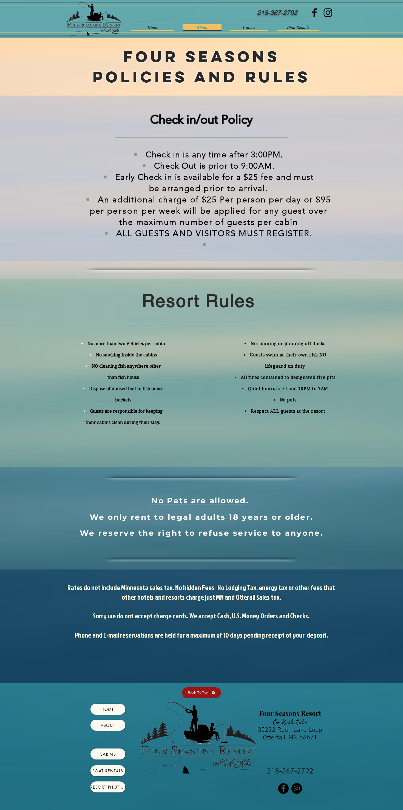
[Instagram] (328, 12)
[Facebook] (314, 12)
